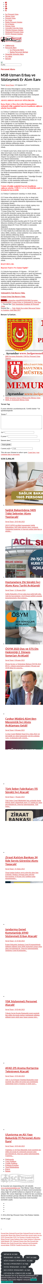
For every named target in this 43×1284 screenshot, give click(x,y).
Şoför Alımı (32, 1245)
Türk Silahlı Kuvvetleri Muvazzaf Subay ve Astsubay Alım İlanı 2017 (20, 309)
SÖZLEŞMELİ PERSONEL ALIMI (18, 1261)
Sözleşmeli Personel (28, 1233)
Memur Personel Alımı (22, 1235)
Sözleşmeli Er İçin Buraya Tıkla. (13, 293)
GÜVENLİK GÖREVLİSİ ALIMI (17, 1273)
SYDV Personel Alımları (14, 34)
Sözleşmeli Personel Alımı (14, 32)
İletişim (8, 58)
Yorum (4, 414)
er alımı (9, 300)
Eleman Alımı (10, 26)
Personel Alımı (10, 18)
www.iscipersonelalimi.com (10, 1188)
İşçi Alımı (8, 20)
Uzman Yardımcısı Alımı (16, 1239)
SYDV (15, 1237)
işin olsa (39, 1235)
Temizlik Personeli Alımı (22, 1245)
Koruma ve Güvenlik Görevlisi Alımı (29, 1237)
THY (11, 1241)
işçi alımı (36, 1233)
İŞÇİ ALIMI (31, 1257)
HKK (21, 300)
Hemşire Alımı (23, 1241)
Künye (7, 1169)
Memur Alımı (10, 16)
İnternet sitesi (5, 440)
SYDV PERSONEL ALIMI (15, 1267)
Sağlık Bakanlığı (5, 1241)
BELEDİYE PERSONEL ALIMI (17, 1270)
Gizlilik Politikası (11, 1163)
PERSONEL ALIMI (12, 1257)
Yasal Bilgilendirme (12, 1167)
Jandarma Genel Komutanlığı (29, 1243)
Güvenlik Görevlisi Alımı (14, 28)
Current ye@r (6, 448)
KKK (25, 300)
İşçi (18, 1237)
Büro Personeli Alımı (32, 1241)
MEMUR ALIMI (10, 1254)
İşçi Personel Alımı (11, 14)
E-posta (4, 436)
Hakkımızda (9, 45)
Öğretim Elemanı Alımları (14, 30)
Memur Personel (5, 1239)
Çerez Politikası (10, 1161)
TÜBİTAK (13, 1245)
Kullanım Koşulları (12, 1165)
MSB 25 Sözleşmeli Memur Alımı (17, 400)
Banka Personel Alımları (13, 22)
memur (35, 1235)
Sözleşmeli (16, 1241)
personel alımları (5, 1245)
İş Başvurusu (37, 1239)
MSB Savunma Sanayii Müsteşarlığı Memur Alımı (22, 398)
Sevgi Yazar (10, 85)
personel (30, 1235)
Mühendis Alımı (5, 1243)
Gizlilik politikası (7, 1282)
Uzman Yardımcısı (28, 1239)
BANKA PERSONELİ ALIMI (16, 1264)
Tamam (33, 1280)
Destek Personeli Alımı (16, 1243)
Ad (2, 432)
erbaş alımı (15, 300)
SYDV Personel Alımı (7, 1237)
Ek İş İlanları (9, 24)
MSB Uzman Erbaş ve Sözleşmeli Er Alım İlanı (24, 302)
